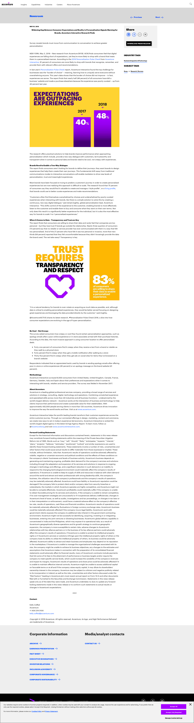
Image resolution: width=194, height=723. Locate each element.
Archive (34, 643)
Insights (24, 4)
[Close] (190, 704)
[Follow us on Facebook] (153, 701)
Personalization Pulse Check (52, 69)
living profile (110, 188)
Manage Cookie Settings (173, 718)
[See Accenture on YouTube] (162, 701)
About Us (43, 701)
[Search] (191, 3)
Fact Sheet (35, 653)
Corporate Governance (42, 674)
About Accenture (73, 4)
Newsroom (36, 16)
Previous (138, 17)
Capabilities (35, 4)
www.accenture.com (87, 409)
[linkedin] (128, 36)
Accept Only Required (174, 712)
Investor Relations (40, 664)
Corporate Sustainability (43, 679)
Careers (59, 4)
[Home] (7, 3)
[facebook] (134, 36)
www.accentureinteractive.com (66, 426)
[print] (145, 36)
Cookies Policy (37, 711)
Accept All (173, 706)
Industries (48, 4)
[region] (97, 712)
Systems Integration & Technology (135, 61)
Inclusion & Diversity (41, 669)
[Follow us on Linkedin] (143, 701)
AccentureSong (38, 426)
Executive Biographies (42, 659)
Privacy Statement (51, 711)
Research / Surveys (137, 71)
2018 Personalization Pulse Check (86, 59)
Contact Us (91, 643)
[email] (139, 36)
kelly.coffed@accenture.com (42, 613)
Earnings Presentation (42, 648)
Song (126, 71)
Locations (83, 701)
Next (157, 17)
